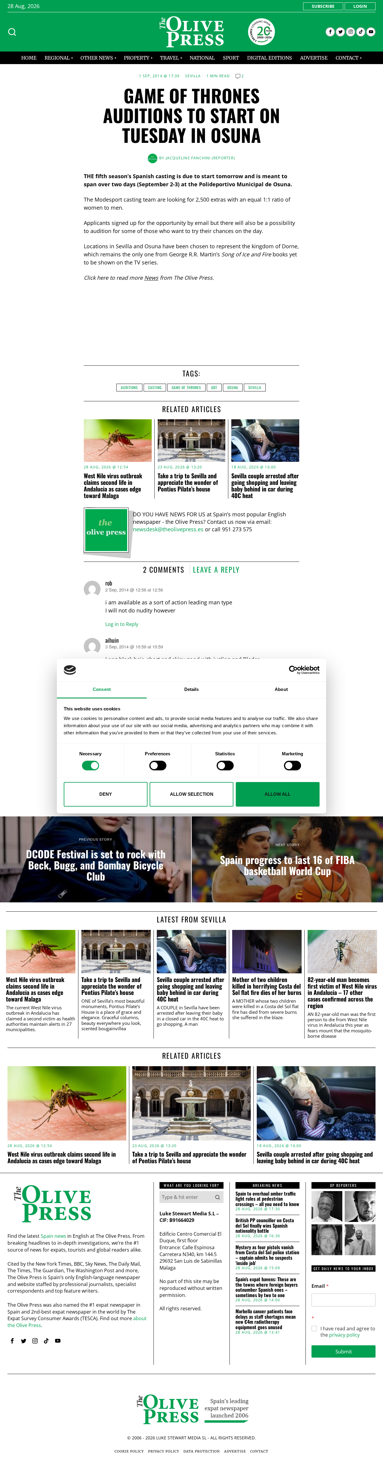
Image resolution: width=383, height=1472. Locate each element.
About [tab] (281, 689)
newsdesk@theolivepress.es (168, 529)
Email (320, 1286)
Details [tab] (191, 689)
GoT (214, 387)
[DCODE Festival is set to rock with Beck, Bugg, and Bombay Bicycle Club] (95, 859)
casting (155, 387)
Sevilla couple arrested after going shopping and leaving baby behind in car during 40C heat (265, 485)
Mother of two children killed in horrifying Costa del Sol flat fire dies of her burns (266, 986)
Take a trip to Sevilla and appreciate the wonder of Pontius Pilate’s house (188, 482)
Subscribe (323, 6)
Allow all (278, 794)
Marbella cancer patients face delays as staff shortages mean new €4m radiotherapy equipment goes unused (265, 1319)
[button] (218, 1197)
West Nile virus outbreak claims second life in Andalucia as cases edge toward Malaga (113, 485)
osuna (232, 387)
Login (360, 6)
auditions (129, 387)
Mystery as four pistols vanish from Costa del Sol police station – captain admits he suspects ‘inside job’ (267, 1255)
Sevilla (193, 76)
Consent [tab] (102, 689)
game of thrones (186, 387)
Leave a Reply (216, 569)
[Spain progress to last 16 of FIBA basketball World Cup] (287, 859)
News (151, 277)
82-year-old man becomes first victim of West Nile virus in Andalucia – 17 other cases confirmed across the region (342, 992)
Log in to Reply (121, 624)
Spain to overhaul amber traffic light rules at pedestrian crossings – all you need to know (267, 1199)
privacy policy (344, 1335)
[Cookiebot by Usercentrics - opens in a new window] (293, 669)
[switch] (157, 765)
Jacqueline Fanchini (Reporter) (200, 158)
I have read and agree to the (347, 1332)
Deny (105, 794)
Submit (343, 1351)
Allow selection (191, 794)
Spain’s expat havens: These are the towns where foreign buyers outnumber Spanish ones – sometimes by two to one (266, 1287)
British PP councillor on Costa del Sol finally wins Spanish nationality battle (264, 1226)
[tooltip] (330, 32)
